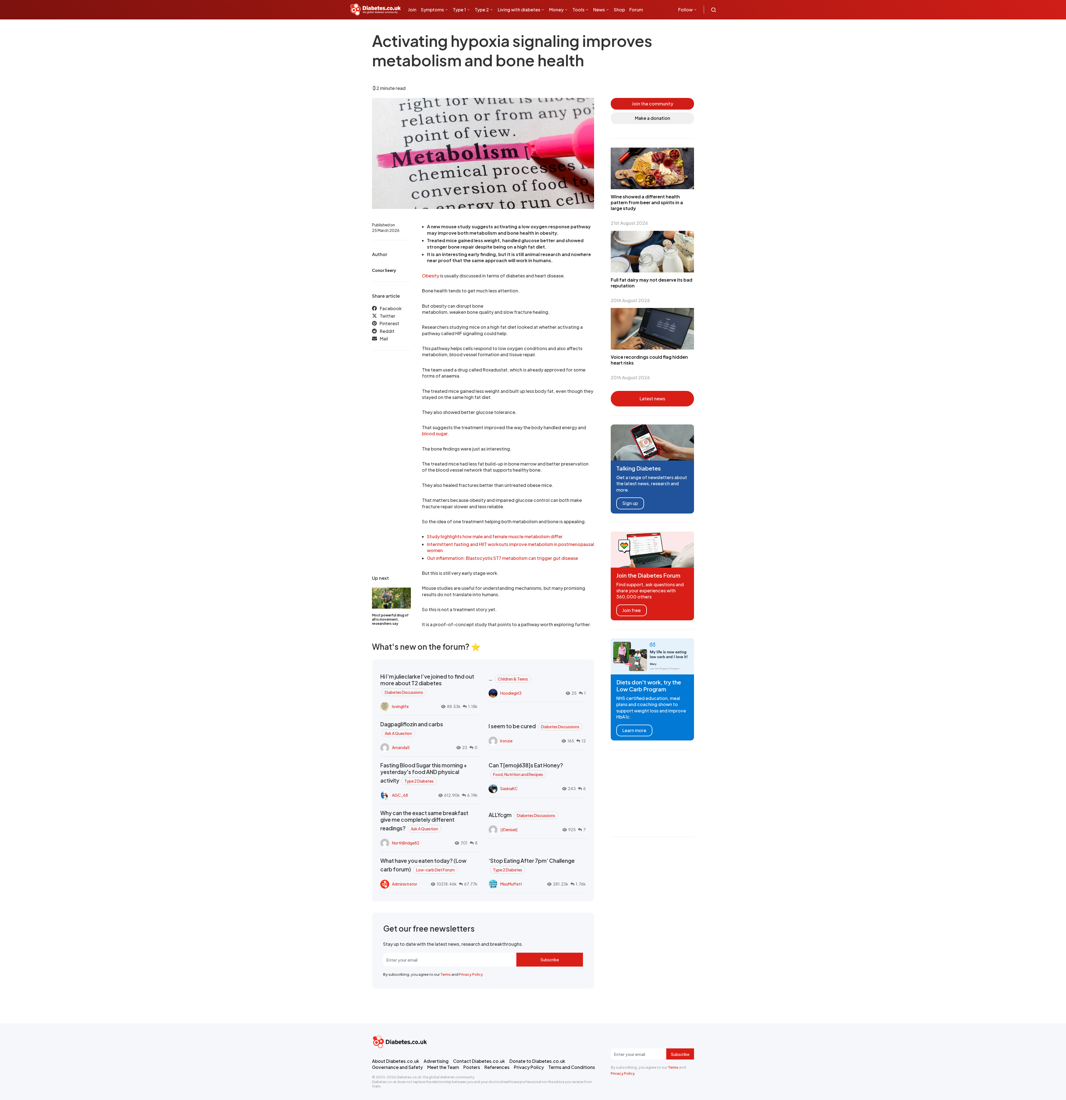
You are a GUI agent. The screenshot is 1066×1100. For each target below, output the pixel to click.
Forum (636, 9)
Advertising (436, 1061)
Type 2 (482, 9)
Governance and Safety (397, 1067)
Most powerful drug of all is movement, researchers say (390, 619)
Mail (384, 339)
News (599, 9)
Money (556, 9)
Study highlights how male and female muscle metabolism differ (495, 536)
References (496, 1067)
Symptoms (432, 9)
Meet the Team (443, 1067)
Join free (631, 610)
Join (412, 9)
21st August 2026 (629, 223)
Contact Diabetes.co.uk (479, 1061)
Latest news (652, 398)
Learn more (634, 730)
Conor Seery (384, 270)
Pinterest (389, 323)
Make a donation (652, 118)
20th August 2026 (630, 300)
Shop (619, 9)
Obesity (430, 276)
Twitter (387, 316)
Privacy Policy (471, 974)
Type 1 (459, 9)
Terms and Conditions (571, 1067)
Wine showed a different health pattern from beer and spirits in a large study (647, 202)
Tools (578, 9)
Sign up (630, 503)
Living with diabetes (519, 9)
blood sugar (434, 433)
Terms (445, 974)
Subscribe (549, 959)
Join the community (652, 104)
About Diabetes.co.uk (395, 1061)
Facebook (391, 308)
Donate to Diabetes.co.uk (537, 1061)
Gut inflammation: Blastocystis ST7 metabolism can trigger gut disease (502, 558)
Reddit (387, 331)
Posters (471, 1067)
